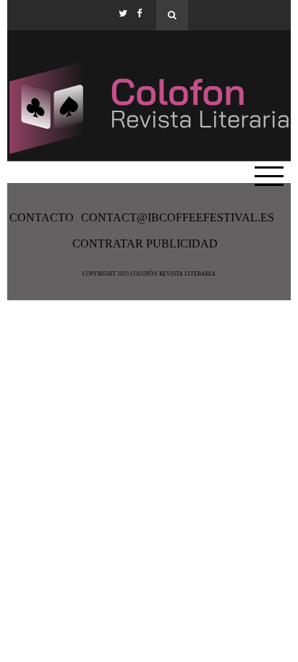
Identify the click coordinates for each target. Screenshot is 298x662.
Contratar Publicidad (145, 243)
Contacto (41, 217)
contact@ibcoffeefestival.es (177, 217)
